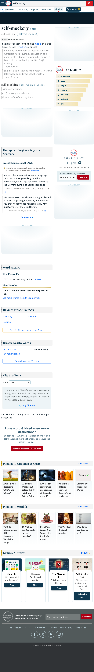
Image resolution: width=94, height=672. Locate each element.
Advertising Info (39, 628)
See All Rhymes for (26, 330)
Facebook (34, 634)
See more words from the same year (21, 297)
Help (10, 628)
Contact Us (53, 628)
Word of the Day (74, 158)
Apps (27, 628)
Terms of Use (80, 628)
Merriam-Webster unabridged (26, 448)
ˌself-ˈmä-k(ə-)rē (26, 33)
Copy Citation (28, 405)
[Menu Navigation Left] (2, 9)
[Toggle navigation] (3, 3)
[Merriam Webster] (74, 152)
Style (5, 382)
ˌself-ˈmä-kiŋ (26, 84)
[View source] (6, 191)
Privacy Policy (66, 628)
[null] (79, 162)
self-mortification (11, 353)
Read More (35, 170)
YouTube (51, 634)
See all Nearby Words (26, 361)
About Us (19, 628)
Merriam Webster (8, 616)
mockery (22, 46)
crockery (7, 316)
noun (33, 28)
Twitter (42, 634)
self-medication (10, 349)
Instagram (59, 634)
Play (12, 585)
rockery (7, 321)
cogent (72, 162)
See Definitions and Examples (73, 167)
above (38, 279)
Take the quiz (82, 596)
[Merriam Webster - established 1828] (8, 3)
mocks (38, 43)
